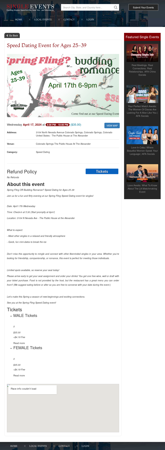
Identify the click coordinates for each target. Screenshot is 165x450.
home (18, 19)
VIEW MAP (112, 125)
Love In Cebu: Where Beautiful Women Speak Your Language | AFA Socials (142, 150)
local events (43, 19)
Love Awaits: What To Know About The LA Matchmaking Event (142, 188)
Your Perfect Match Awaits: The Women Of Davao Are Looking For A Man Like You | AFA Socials (142, 111)
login (90, 19)
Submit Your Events (143, 7)
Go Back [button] (13, 35)
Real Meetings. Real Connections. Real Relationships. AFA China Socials (142, 69)
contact (69, 19)
